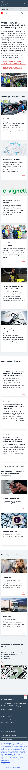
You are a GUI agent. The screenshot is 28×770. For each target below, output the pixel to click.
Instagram (15, 720)
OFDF (6, 13)
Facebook (6, 720)
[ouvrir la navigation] (26, 13)
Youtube (5, 723)
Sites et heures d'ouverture (9, 735)
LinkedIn (13, 723)
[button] (25, 697)
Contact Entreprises (7, 739)
